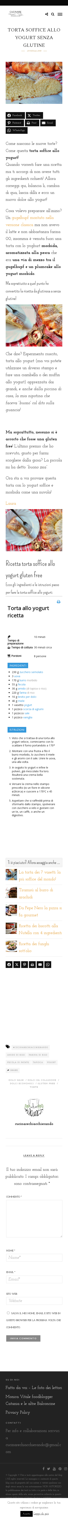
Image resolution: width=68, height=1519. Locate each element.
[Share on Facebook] (9, 964)
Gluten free (46, 1084)
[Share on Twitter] (16, 964)
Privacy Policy (18, 1412)
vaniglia (27, 717)
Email (10, 1272)
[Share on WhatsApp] (47, 964)
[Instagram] (65, 1469)
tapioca (38, 1062)
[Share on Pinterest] (24, 964)
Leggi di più (41, 1513)
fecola (22, 684)
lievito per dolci (27, 697)
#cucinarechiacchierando (30, 1047)
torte (34, 1087)
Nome (10, 1251)
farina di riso (38, 1055)
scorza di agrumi (33, 709)
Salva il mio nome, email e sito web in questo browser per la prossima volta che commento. (33, 1320)
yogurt (28, 705)
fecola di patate (18, 1062)
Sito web (11, 1294)
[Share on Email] (40, 964)
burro (22, 680)
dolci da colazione (42, 1080)
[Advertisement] (34, 1006)
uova (17, 676)
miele (21, 701)
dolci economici (22, 1084)
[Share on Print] (32, 964)
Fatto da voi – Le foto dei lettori (34, 1388)
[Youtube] (54, 1469)
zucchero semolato (31, 672)
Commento (14, 1197)
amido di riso (16, 1055)
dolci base (16, 1080)
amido (22, 688)
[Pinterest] (59, 1469)
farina (22, 692)
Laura (11, 503)
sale (27, 713)
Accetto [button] (26, 1514)
